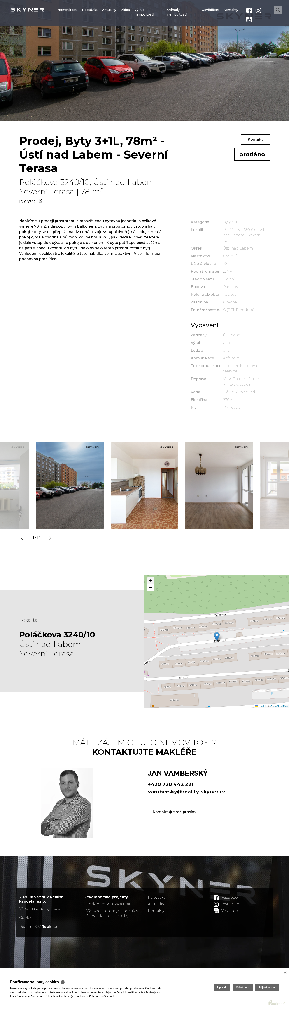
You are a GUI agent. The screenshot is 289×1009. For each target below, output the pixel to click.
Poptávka (90, 37)
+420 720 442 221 (170, 784)
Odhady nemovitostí (177, 39)
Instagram (231, 904)
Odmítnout (242, 987)
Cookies (26, 917)
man (50, 927)
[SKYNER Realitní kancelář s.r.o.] (37, 9)
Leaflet (262, 706)
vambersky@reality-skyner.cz (187, 792)
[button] (217, 636)
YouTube (229, 910)
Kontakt (255, 139)
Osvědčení (210, 37)
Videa (125, 37)
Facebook (230, 897)
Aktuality (109, 37)
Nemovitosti (67, 37)
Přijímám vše (267, 987)
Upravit (222, 987)
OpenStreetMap (279, 706)
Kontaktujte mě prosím (174, 812)
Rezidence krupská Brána (109, 904)
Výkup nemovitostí (144, 39)
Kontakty (231, 37)
